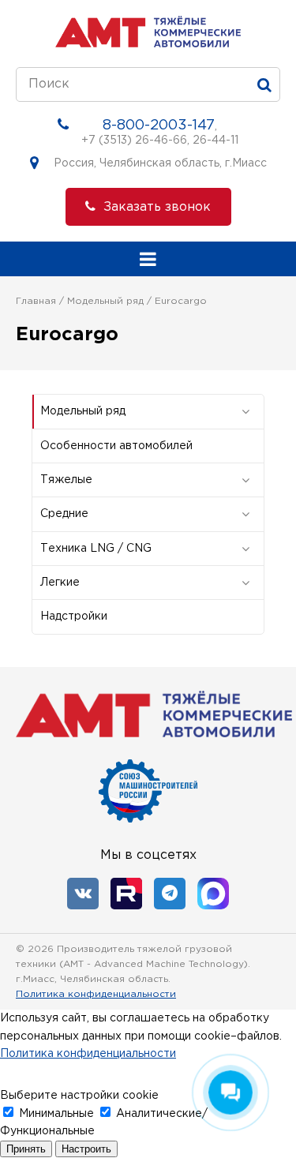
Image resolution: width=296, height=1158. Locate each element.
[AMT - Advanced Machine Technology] (147, 44)
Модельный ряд (105, 301)
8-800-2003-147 (159, 125)
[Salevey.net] (268, 978)
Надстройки (73, 616)
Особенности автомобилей (116, 446)
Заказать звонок (157, 207)
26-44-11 (215, 140)
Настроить (86, 1149)
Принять (26, 1149)
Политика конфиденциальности (96, 994)
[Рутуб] (126, 893)
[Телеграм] (169, 893)
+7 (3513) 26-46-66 (134, 140)
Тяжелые (66, 480)
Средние (64, 514)
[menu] (148, 259)
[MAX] (213, 893)
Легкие (60, 582)
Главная (36, 301)
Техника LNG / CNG (96, 548)
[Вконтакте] (83, 893)
